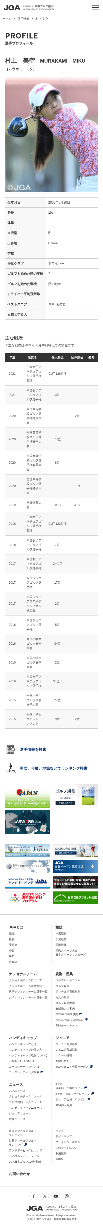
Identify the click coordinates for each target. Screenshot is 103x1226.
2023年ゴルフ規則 (67, 1014)
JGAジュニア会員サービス (72, 1066)
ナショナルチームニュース (25, 1096)
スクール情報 (64, 1055)
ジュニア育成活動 (67, 1049)
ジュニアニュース (20, 1113)
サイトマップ (64, 1136)
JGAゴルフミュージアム (24, 1155)
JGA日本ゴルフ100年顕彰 (25, 1161)
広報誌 (13, 961)
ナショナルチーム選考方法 (25, 985)
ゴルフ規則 (62, 985)
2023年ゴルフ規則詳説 (70, 1019)
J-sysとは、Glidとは (21, 1060)
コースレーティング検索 (24, 1072)
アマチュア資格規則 (68, 991)
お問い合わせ (64, 1060)
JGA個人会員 (64, 1105)
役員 (11, 939)
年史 (11, 956)
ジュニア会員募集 (67, 1044)
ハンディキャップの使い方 (25, 1049)
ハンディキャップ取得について (28, 1055)
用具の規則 (62, 997)
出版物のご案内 (65, 1008)
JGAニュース (17, 1090)
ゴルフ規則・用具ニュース (25, 1102)
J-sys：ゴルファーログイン (73, 1093)
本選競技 (61, 933)
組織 (11, 933)
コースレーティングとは (24, 1066)
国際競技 (61, 944)
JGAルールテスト (67, 1025)
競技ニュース (17, 1118)
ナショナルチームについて (25, 980)
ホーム (7, 19)
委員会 (13, 944)
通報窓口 (61, 1158)
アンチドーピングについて (25, 1150)
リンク (60, 1130)
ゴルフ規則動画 (65, 1002)
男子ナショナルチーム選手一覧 (28, 991)
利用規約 (61, 1153)
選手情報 (24, 19)
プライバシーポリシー (69, 1142)
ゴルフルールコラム (68, 980)
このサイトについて (68, 1147)
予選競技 (61, 939)
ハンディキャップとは (22, 1044)
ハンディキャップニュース (25, 1107)
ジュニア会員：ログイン (71, 1099)
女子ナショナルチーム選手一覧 (28, 997)
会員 (11, 950)
